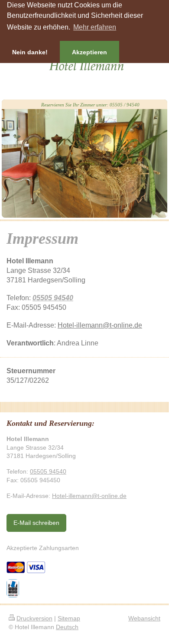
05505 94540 (52, 298)
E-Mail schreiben (36, 522)
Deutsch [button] (67, 626)
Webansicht (144, 618)
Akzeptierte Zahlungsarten (42, 547)
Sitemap (69, 618)
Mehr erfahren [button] (94, 27)
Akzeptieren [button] (89, 52)
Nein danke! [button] (30, 52)
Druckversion (34, 618)
